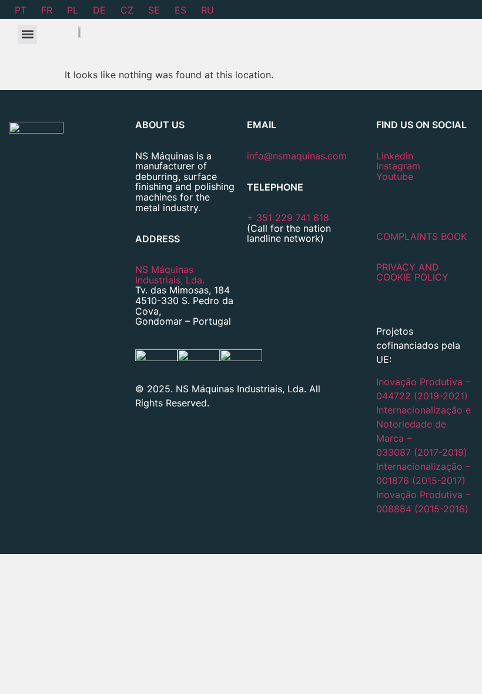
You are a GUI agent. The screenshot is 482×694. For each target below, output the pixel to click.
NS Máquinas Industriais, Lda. (170, 274)
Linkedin (394, 156)
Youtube (394, 176)
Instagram (398, 166)
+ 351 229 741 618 (288, 217)
